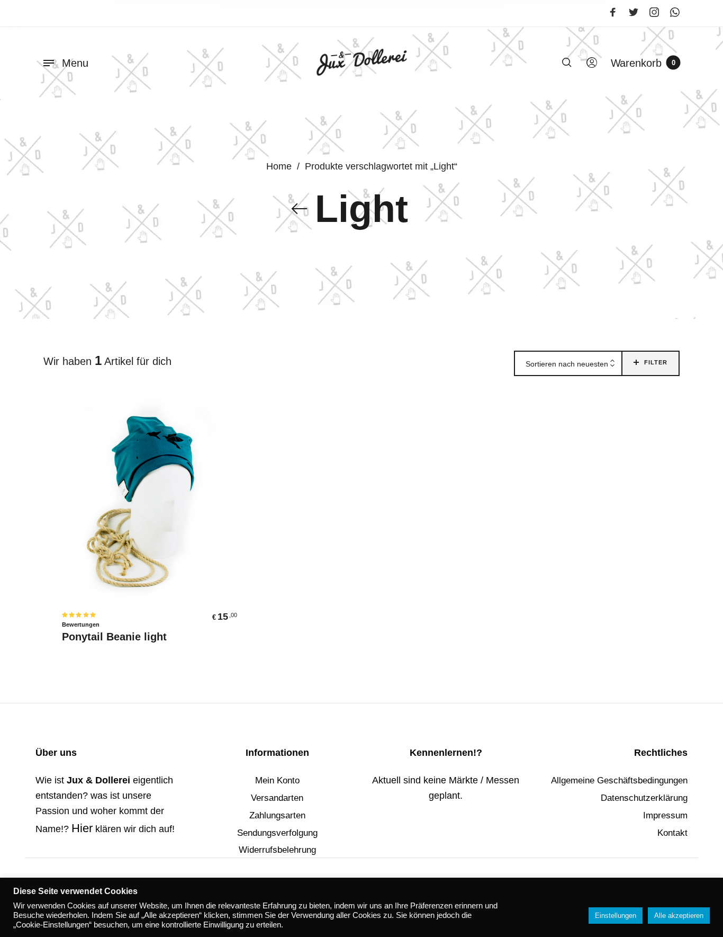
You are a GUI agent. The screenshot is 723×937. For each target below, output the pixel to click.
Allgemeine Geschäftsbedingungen (619, 780)
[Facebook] (613, 12)
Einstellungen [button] (615, 916)
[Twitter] (633, 12)
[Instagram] (654, 12)
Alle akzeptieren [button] (678, 916)
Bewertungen (81, 624)
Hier (82, 828)
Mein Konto (277, 780)
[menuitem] (591, 63)
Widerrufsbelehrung (277, 850)
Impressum (665, 815)
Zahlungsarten (277, 815)
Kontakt (672, 833)
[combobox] (568, 364)
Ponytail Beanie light (114, 636)
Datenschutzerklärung (644, 798)
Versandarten (277, 798)
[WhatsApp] (675, 12)
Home (279, 166)
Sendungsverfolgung (277, 833)
